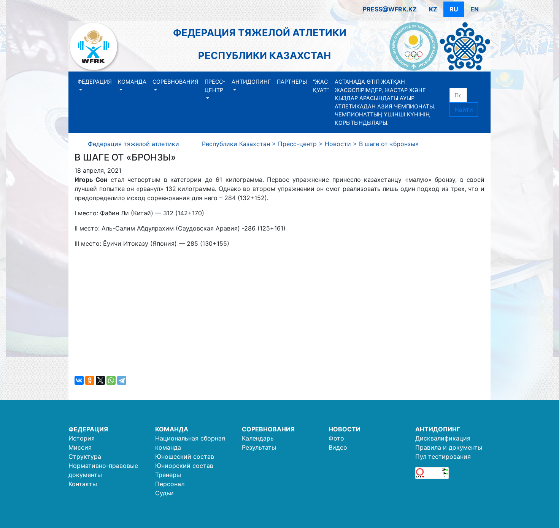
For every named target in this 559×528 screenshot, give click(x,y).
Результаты (259, 447)
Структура (84, 456)
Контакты (82, 484)
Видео (338, 447)
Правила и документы (448, 447)
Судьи (164, 493)
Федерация (95, 81)
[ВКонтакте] (79, 380)
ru (453, 9)
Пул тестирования (443, 456)
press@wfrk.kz (390, 9)
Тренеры (168, 475)
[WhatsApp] (111, 380)
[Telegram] (121, 380)
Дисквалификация (442, 438)
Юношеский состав (184, 456)
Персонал (169, 484)
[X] (100, 380)
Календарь (258, 438)
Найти (463, 109)
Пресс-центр (215, 85)
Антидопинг (251, 81)
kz (433, 9)
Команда (132, 81)
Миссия (80, 447)
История (81, 438)
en (474, 9)
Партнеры (292, 81)
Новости (344, 429)
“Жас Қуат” (321, 85)
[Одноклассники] (89, 380)
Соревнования (175, 81)
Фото (336, 438)
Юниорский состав (184, 465)
